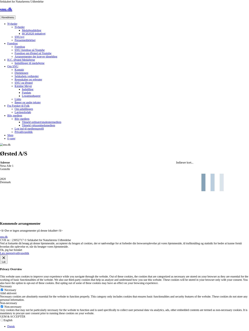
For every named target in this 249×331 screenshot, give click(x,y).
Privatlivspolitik (24, 131)
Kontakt (19, 69)
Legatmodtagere (31, 95)
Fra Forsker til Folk (18, 105)
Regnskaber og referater (28, 79)
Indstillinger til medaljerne (29, 63)
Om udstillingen (24, 109)
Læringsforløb (23, 112)
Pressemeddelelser (25, 40)
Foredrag (12, 43)
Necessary (10, 289)
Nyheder (12, 23)
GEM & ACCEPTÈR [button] (12, 316)
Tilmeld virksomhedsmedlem (38, 125)
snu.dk (6, 9)
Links (18, 99)
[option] (128, 326)
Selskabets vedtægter (27, 76)
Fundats (26, 92)
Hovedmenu (7, 17)
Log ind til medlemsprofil (29, 128)
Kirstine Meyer (23, 86)
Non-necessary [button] (8, 303)
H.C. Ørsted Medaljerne (21, 59)
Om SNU (12, 66)
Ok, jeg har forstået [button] (11, 249)
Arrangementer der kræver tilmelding (36, 56)
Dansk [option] (11, 326)
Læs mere (5, 253)
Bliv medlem (14, 115)
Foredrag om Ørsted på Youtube (33, 53)
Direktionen (21, 72)
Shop (10, 135)
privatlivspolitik (20, 253)
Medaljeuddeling (31, 30)
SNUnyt (19, 36)
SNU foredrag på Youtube (30, 50)
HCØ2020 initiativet (33, 33)
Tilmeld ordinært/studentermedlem (41, 122)
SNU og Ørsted (24, 82)
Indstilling (27, 89)
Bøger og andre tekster (28, 102)
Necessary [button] (6, 286)
